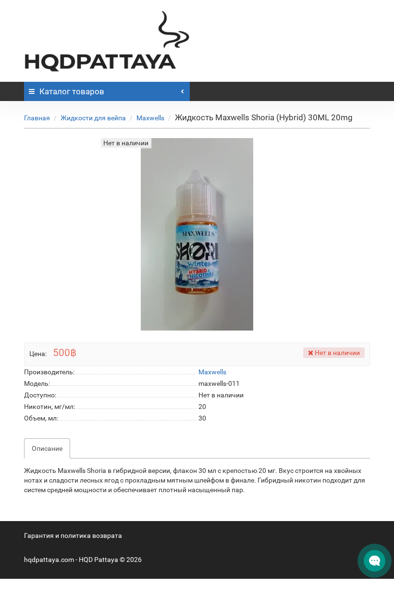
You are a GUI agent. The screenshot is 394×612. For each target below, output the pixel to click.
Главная (37, 118)
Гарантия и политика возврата (73, 535)
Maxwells (150, 118)
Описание (47, 448)
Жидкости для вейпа (93, 118)
